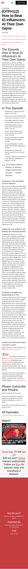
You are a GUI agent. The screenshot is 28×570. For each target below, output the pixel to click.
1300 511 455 (14, 533)
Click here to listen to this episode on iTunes (14, 36)
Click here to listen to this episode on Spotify (14, 39)
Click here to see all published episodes (12, 415)
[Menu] (12, 2)
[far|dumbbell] (3, 2)
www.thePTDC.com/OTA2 (13, 349)
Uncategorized (6, 8)
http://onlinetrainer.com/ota (18, 380)
